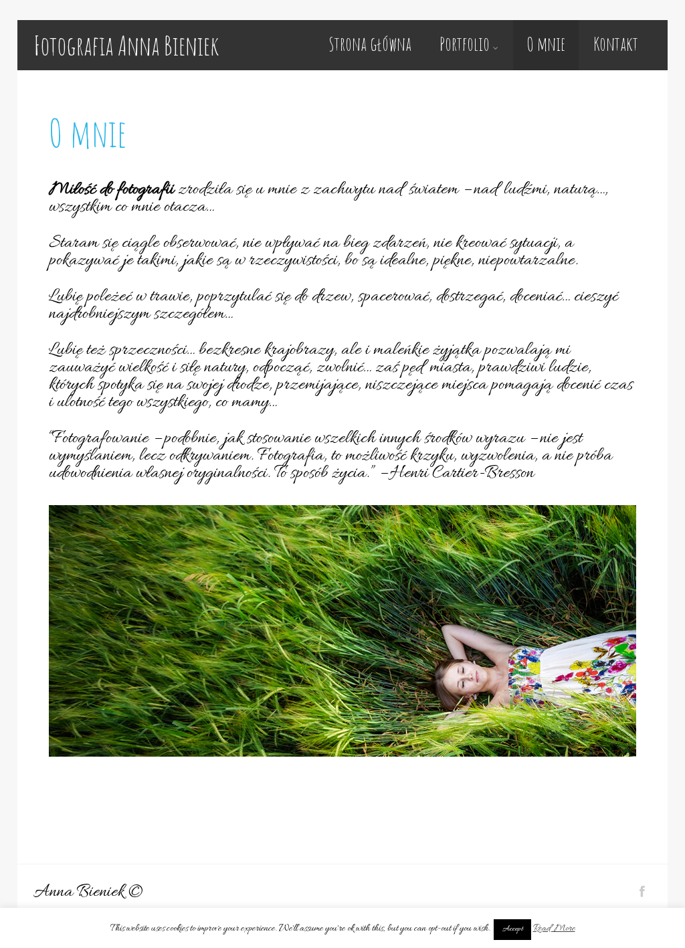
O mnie (545, 44)
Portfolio (464, 44)
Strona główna (369, 44)
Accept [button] (512, 929)
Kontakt (615, 44)
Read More (554, 929)
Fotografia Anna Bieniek (126, 45)
